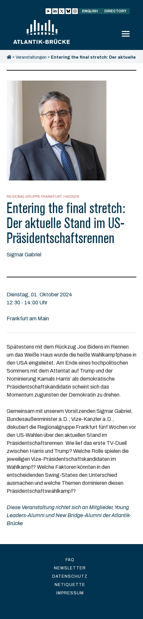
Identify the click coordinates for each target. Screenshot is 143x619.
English (90, 11)
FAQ (70, 559)
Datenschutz (69, 576)
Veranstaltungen (31, 57)
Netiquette (70, 584)
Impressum (70, 593)
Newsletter (70, 568)
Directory (115, 11)
